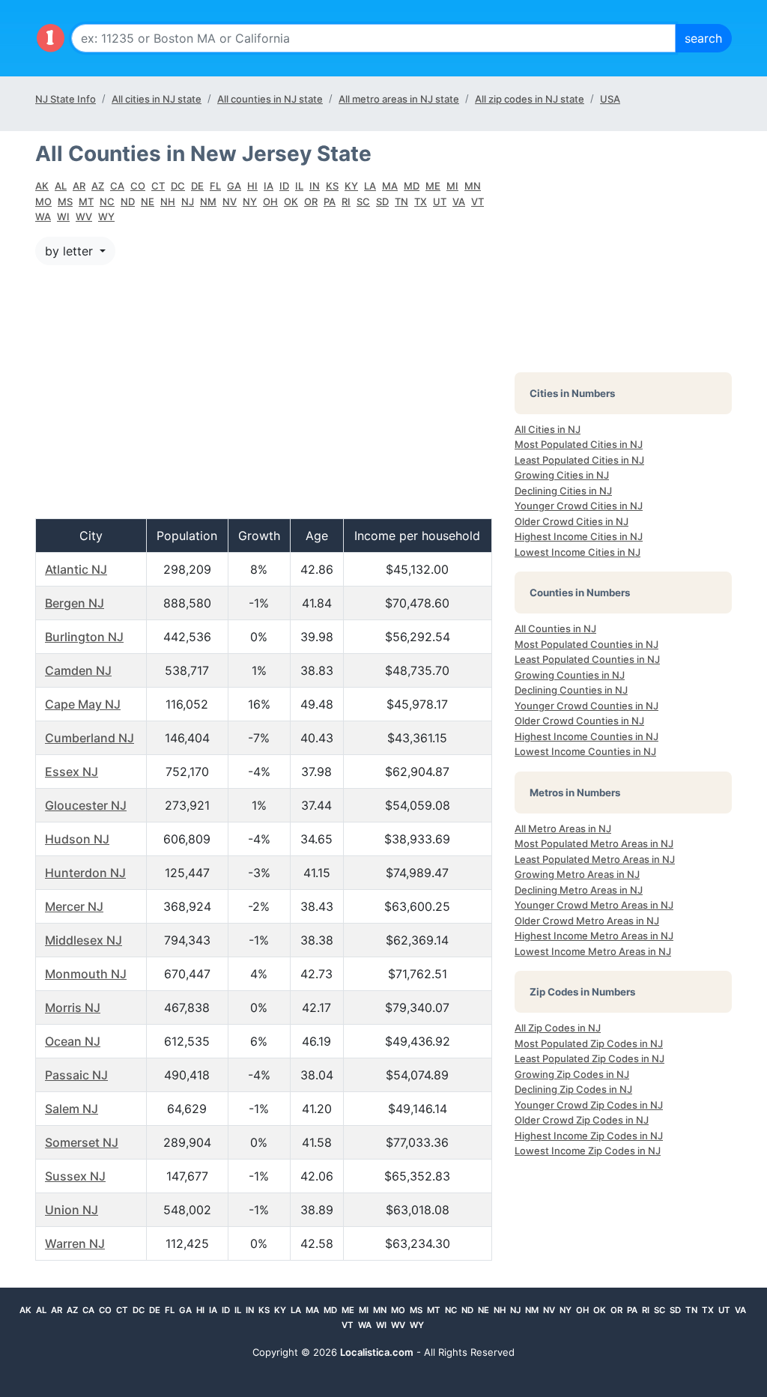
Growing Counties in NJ (570, 675)
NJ (187, 201)
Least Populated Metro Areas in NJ (595, 859)
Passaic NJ (76, 1074)
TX (420, 201)
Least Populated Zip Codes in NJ (589, 1058)
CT (158, 186)
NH (167, 201)
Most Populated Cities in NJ (579, 444)
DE (197, 186)
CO (137, 186)
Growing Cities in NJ (562, 475)
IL (299, 186)
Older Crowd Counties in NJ (579, 721)
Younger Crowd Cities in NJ (579, 506)
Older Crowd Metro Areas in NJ (587, 921)
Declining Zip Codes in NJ (573, 1089)
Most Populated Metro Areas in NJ (594, 843)
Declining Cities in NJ (563, 491)
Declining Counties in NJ (571, 690)
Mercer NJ (74, 906)
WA (43, 216)
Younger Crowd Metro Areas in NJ (594, 905)
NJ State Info (65, 99)
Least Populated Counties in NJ (587, 659)
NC (107, 201)
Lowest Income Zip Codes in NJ (588, 1151)
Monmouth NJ (86, 973)
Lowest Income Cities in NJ (577, 552)
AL (61, 186)
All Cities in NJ (547, 429)
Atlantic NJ (76, 569)
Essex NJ (71, 771)
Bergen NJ (74, 603)
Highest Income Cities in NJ (579, 536)
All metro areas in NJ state (399, 99)
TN (401, 201)
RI (346, 201)
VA (458, 201)
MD (411, 186)
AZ (97, 186)
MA (390, 186)
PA (330, 201)
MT (86, 201)
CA (117, 186)
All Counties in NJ (555, 628)
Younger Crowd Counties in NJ (586, 706)
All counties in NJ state (270, 99)
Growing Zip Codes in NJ (572, 1074)
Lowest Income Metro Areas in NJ (593, 951)
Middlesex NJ (83, 940)
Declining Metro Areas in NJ (579, 890)
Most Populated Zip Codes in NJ (589, 1043)
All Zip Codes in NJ (558, 1028)
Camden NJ (78, 670)
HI (252, 186)
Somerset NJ (81, 1142)
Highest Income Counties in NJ (586, 736)
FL (215, 186)
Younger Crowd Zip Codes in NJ (589, 1105)
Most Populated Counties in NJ (586, 644)
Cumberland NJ (89, 737)
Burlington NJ (84, 636)
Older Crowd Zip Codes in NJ (582, 1120)
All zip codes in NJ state (529, 99)
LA (370, 186)
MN (472, 186)
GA (234, 186)
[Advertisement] (263, 384)
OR (311, 201)
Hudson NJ (77, 838)
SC (363, 201)
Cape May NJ (83, 704)
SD (382, 201)
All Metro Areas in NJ (563, 828)
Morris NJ (72, 1007)
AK (42, 186)
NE (147, 201)
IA (268, 186)
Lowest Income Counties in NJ (585, 751)
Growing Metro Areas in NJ (577, 874)
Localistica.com (376, 1352)
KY (351, 186)
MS (65, 201)
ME (432, 186)
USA (610, 99)
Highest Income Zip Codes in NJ (589, 1136)
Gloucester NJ (86, 805)
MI (452, 186)
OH (270, 201)
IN (314, 186)
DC (178, 186)
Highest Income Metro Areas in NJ (594, 936)
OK (291, 201)
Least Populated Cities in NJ (579, 460)
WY (106, 216)
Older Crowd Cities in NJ (571, 521)
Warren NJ (75, 1243)
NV (229, 201)
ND (128, 201)
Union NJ (71, 1209)
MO (43, 201)
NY (250, 201)
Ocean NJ (72, 1041)
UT (439, 201)
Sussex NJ (75, 1176)
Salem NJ (71, 1108)
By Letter (71, 250)
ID (284, 186)
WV (84, 216)
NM (208, 201)
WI (63, 216)
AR (79, 186)
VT (477, 201)
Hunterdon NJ (85, 872)
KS (332, 186)
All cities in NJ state (156, 99)
